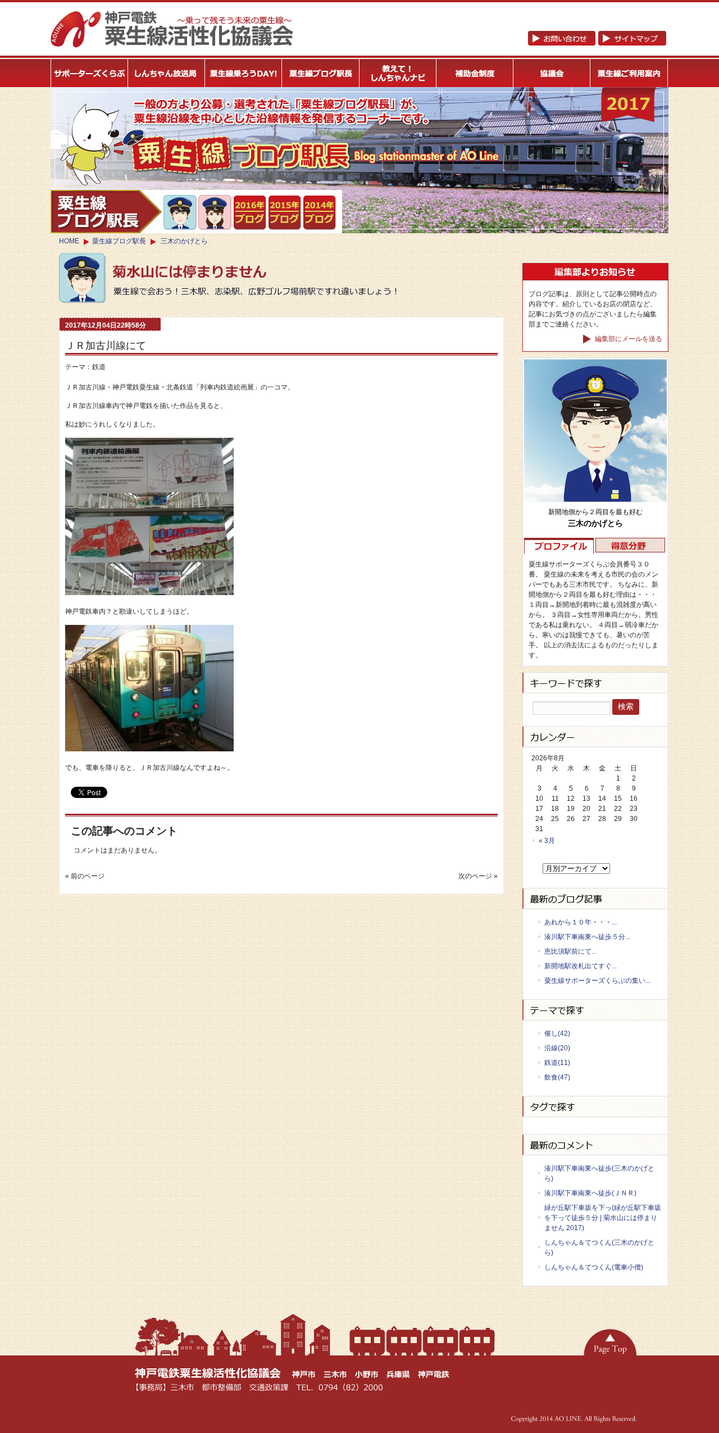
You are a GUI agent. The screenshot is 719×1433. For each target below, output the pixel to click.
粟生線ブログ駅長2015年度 (285, 213)
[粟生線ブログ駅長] (321, 73)
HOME (69, 241)
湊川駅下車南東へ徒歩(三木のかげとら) (599, 1173)
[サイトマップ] (596, 43)
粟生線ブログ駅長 (119, 241)
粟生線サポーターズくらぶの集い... (597, 981)
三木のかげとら (184, 241)
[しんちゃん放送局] (166, 73)
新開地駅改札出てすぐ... (580, 966)
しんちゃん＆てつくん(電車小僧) (593, 1267)
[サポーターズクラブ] (89, 73)
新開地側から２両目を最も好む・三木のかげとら (180, 212)
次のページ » (478, 876)
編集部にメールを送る (627, 339)
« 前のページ (84, 876)
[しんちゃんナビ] (398, 73)
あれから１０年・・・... (580, 922)
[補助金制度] (474, 73)
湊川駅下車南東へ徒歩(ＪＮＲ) (590, 1193)
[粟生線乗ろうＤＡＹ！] (244, 73)
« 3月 (547, 841)
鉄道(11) (557, 1063)
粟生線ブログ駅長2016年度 (250, 213)
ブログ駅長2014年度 (320, 213)
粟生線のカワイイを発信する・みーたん (215, 212)
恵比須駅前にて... (570, 951)
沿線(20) (557, 1048)
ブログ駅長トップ (106, 211)
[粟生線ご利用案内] (629, 73)
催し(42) (557, 1033)
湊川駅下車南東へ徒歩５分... (587, 937)
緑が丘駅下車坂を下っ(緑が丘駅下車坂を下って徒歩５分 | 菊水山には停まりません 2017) (602, 1218)
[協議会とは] (552, 73)
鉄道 (99, 367)
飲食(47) (557, 1077)
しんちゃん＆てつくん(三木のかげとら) (599, 1248)
